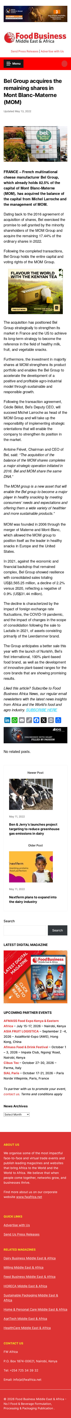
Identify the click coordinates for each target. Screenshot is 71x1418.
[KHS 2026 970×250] (35, 740)
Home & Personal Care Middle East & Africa (35, 1309)
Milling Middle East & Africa (24, 1267)
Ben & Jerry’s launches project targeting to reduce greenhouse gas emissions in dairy (34, 829)
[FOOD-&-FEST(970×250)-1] (35, 20)
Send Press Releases (24, 51)
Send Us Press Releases (22, 1234)
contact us (11, 1094)
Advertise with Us (52, 51)
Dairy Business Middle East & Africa (30, 1258)
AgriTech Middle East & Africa (25, 1318)
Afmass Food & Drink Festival (26, 1047)
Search (9, 921)
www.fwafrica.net (29, 1197)
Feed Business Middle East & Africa (30, 1276)
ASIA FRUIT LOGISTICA (21, 1031)
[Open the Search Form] (64, 63)
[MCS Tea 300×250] (35, 311)
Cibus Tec (11, 1063)
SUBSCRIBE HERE (41, 709)
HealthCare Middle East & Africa (27, 1328)
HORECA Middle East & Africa (25, 1286)
